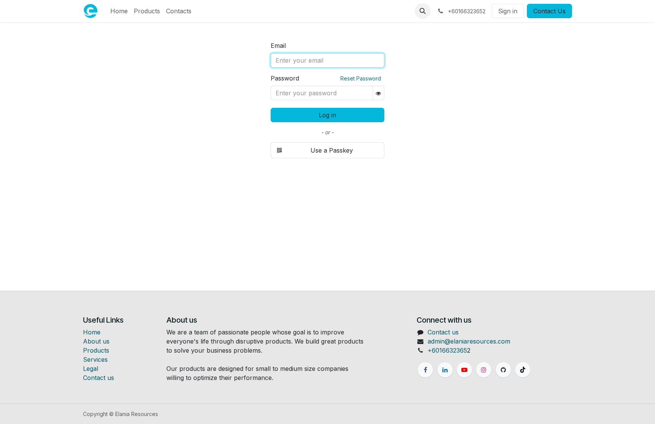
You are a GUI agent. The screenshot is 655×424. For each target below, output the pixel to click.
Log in (327, 115)
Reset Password (360, 78)
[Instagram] (483, 369)
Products (96, 350)
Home (91, 332)
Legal (90, 368)
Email (278, 45)
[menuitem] (119, 11)
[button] (423, 11)
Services (95, 359)
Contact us (98, 377)
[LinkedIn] (445, 369)
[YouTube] (464, 369)
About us (96, 341)
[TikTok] (522, 369)
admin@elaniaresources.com (469, 341)
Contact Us (549, 11)
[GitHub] (503, 369)
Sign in (507, 11)
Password (285, 78)
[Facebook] (425, 369)
